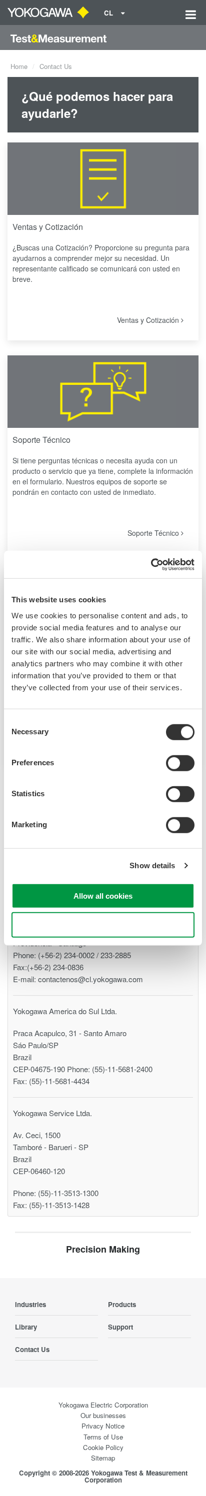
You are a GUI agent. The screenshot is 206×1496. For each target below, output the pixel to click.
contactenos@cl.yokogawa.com (90, 979)
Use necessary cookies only (103, 925)
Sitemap (103, 1458)
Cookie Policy (103, 1447)
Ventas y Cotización (47, 226)
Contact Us (32, 1349)
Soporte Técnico (41, 439)
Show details (152, 865)
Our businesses (103, 1415)
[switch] (180, 763)
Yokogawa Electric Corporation (103, 1405)
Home (19, 66)
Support (120, 1327)
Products (122, 1304)
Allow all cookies (103, 895)
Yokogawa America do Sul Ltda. (65, 1011)
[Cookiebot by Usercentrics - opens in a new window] (150, 564)
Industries (30, 1304)
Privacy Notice (103, 1426)
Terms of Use (103, 1437)
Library (26, 1327)
